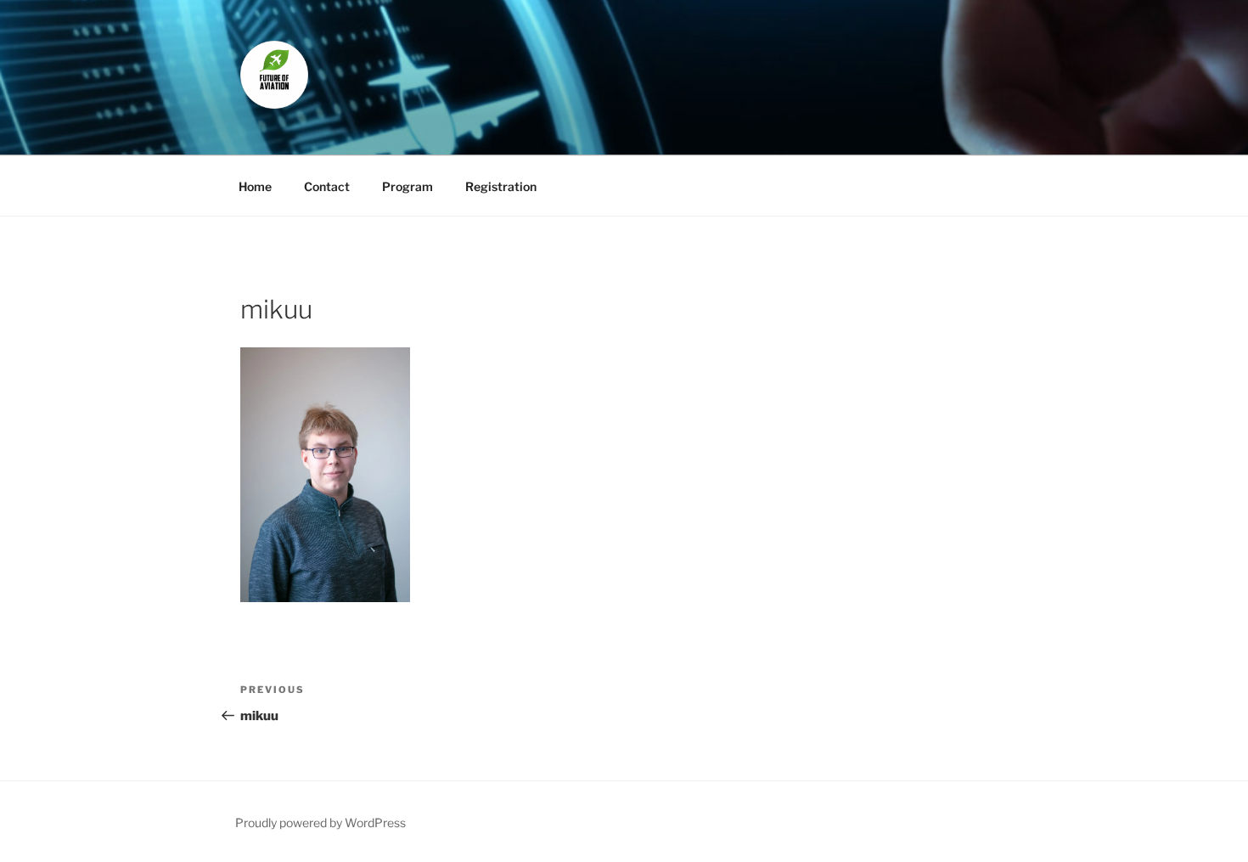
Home (255, 186)
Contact (327, 186)
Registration (501, 186)
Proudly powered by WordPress (320, 822)
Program (407, 186)
